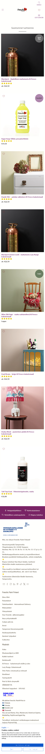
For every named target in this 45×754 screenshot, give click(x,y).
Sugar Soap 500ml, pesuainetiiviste (14, 139)
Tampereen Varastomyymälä (12, 629)
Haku (4, 649)
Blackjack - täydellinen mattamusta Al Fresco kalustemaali (18, 80)
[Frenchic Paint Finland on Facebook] (7, 584)
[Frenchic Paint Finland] (22, 10)
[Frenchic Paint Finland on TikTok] (21, 584)
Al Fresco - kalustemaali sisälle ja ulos (16, 664)
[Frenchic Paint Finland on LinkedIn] (14, 584)
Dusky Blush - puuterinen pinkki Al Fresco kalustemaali (17, 433)
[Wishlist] (39, 10)
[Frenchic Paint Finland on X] (24, 584)
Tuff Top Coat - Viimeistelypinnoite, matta (17, 491)
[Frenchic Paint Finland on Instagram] (11, 584)
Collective (6, 640)
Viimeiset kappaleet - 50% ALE (13, 688)
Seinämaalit (6, 660)
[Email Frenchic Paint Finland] (4, 584)
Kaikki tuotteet (7, 656)
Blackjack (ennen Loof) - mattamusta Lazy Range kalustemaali (20, 256)
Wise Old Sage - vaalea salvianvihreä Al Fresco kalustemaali (19, 315)
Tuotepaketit (7, 678)
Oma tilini (6, 597)
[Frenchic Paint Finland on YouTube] (28, 584)
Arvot (4, 625)
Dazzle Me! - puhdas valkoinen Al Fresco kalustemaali (22, 197)
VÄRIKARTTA (7, 685)
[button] (6, 83)
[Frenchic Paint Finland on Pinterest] (17, 584)
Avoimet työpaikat (9, 636)
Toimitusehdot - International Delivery (16, 604)
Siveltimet (6, 674)
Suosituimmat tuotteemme (22, 28)
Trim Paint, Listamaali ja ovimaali (14, 671)
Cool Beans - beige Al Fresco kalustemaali (17, 374)
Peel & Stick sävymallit (10, 681)
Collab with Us (7, 622)
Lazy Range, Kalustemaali (11, 667)
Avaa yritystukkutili (9, 618)
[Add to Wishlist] (3, 36)
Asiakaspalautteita (9, 633)
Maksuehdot (6, 608)
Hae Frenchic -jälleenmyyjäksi (13, 615)
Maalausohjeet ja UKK (10, 653)
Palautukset (6, 601)
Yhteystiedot (7, 611)
